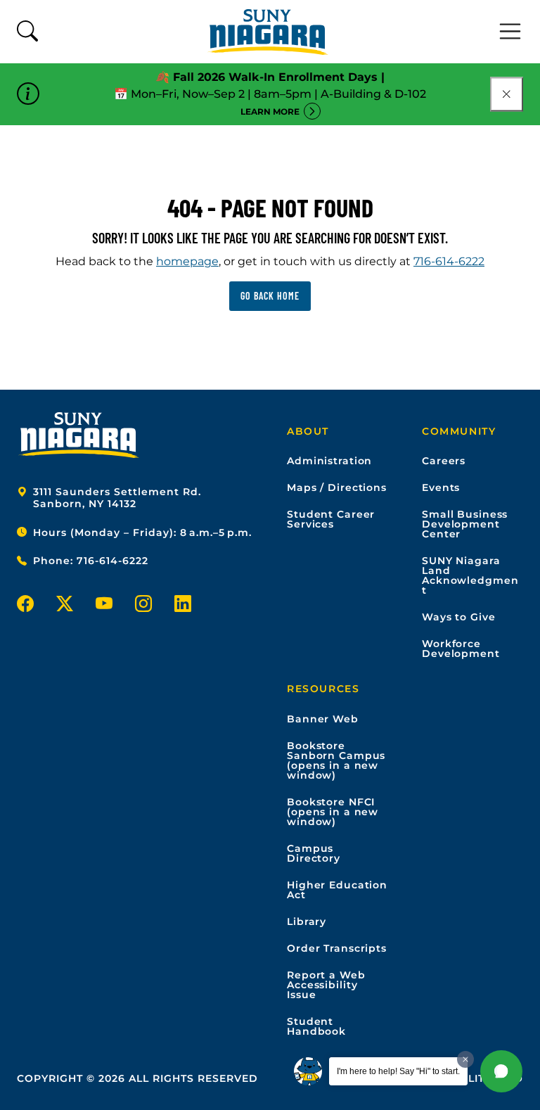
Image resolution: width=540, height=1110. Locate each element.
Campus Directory (313, 853)
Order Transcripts (337, 948)
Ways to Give (459, 617)
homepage (187, 261)
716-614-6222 (448, 261)
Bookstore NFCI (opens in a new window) (332, 812)
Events (441, 487)
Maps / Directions (337, 487)
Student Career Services (331, 519)
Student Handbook (316, 1026)
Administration (329, 460)
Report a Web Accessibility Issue (326, 985)
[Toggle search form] (27, 32)
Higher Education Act (337, 890)
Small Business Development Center (465, 524)
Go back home (270, 296)
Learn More (270, 111)
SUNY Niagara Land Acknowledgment (470, 575)
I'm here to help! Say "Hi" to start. (398, 1071)
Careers (443, 460)
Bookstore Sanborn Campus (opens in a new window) (336, 760)
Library (306, 921)
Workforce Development (461, 648)
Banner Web (323, 719)
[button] (501, 1071)
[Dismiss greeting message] (465, 1059)
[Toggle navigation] (510, 31)
